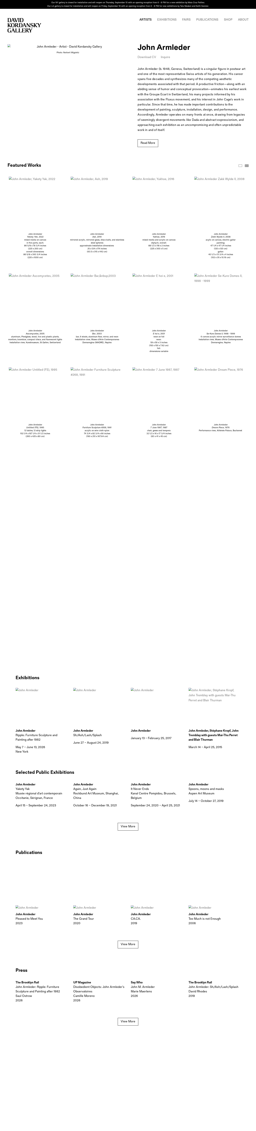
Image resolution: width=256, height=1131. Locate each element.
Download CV (147, 57)
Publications (207, 20)
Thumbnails (247, 165)
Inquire (165, 57)
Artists (145, 20)
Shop (228, 20)
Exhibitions (167, 20)
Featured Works (240, 165)
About (243, 20)
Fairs (186, 20)
